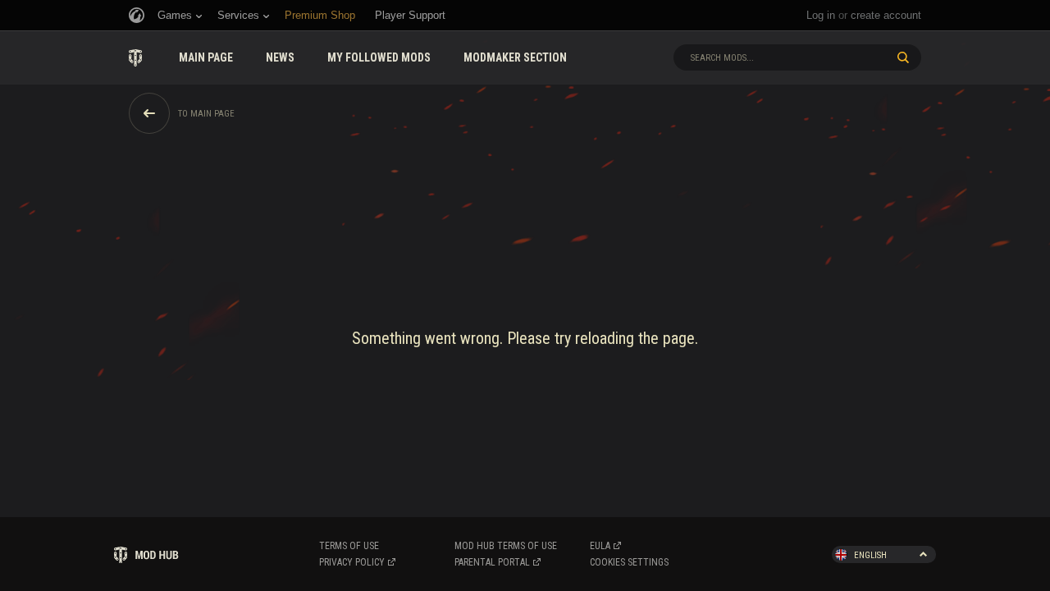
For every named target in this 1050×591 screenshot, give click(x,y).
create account (886, 15)
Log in (820, 15)
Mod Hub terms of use (505, 546)
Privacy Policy (352, 562)
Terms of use (349, 546)
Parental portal (492, 562)
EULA (600, 546)
